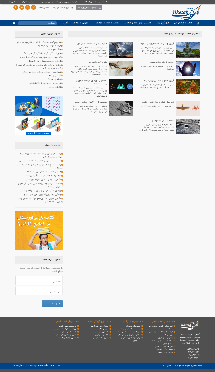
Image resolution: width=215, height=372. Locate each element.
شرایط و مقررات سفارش (164, 346)
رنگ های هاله (54, 49)
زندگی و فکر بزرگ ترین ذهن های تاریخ (42, 194)
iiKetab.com (54, 365)
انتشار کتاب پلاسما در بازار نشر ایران (44, 171)
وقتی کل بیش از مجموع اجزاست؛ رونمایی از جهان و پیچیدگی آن (41, 155)
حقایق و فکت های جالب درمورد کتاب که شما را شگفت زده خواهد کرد (39, 67)
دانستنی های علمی (101, 332)
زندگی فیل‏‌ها (55, 87)
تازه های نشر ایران (101, 334)
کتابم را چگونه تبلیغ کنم (67, 337)
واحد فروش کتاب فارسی (67, 321)
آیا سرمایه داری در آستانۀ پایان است (43, 175)
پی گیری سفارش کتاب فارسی (65, 329)
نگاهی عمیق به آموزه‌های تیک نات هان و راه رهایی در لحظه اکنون (40, 200)
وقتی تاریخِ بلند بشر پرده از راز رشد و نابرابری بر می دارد (39, 166)
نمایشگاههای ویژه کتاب (67, 326)
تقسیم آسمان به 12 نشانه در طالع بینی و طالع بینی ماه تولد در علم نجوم (40, 44)
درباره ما (65, 7)
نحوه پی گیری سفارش (164, 349)
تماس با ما (44, 7)
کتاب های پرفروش (69, 332)
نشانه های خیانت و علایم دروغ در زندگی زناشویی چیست (43, 74)
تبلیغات (55, 7)
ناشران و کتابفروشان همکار (66, 334)
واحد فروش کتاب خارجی (163, 321)
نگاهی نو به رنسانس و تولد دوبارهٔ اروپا (42, 179)
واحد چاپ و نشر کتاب (132, 321)
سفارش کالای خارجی (165, 337)
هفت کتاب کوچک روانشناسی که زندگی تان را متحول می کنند (40, 185)
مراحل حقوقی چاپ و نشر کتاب (129, 334)
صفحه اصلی (196, 365)
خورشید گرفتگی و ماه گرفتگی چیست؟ (42, 53)
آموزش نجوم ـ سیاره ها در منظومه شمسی (40, 57)
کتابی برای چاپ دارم (133, 326)
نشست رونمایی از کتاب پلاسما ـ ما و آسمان (40, 160)
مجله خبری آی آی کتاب (99, 321)
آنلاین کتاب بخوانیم (100, 337)
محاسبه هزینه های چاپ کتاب (129, 329)
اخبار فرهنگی (103, 329)
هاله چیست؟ (54, 79)
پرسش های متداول (165, 352)
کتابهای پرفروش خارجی (99, 326)
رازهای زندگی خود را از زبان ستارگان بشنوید (40, 190)
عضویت (56, 303)
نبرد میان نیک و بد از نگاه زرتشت (45, 83)
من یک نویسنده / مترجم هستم (128, 332)
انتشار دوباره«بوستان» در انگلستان (44, 61)
